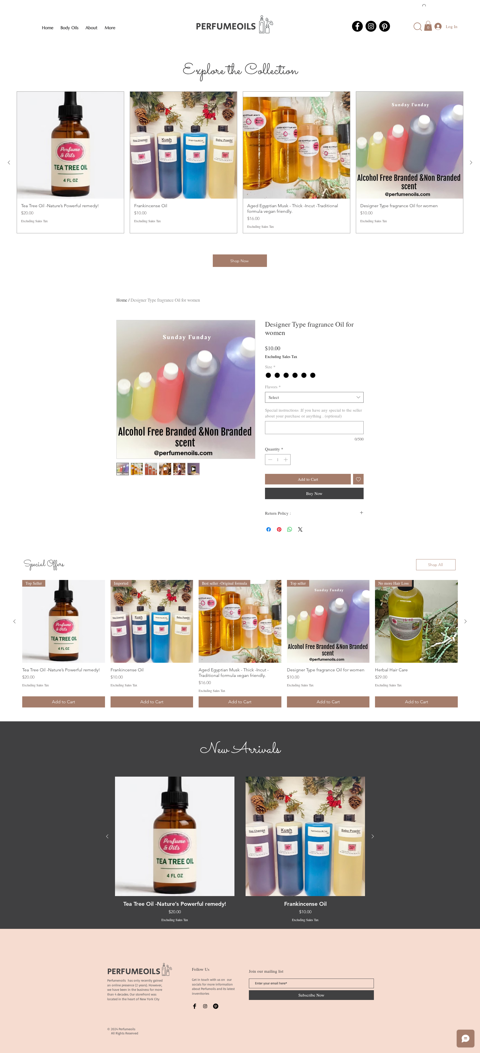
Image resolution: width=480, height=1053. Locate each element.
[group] (240, 162)
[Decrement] (269, 459)
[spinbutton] (277, 459)
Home (121, 300)
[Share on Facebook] (268, 529)
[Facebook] (357, 26)
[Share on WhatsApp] (289, 529)
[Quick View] (174, 836)
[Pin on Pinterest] (279, 529)
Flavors (273, 386)
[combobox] (314, 397)
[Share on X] (300, 529)
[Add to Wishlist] (358, 479)
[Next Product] (471, 162)
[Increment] (286, 459)
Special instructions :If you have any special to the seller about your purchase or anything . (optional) (313, 413)
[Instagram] (371, 26)
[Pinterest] (384, 26)
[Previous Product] (9, 162)
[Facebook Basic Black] (194, 1006)
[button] (428, 26)
